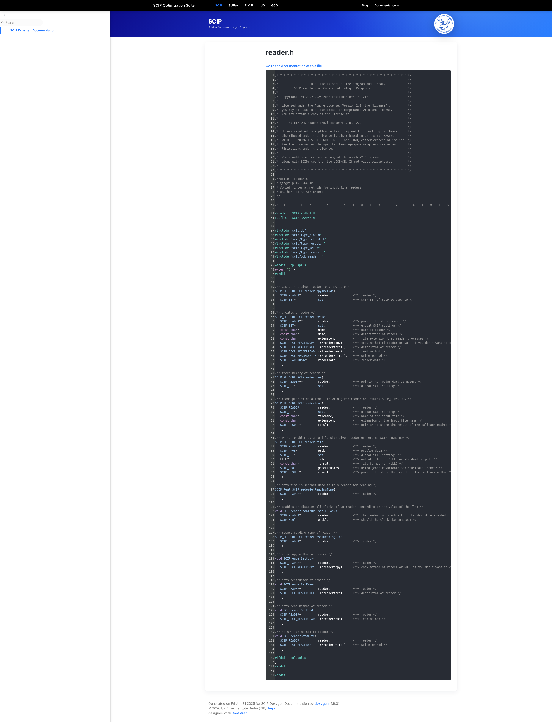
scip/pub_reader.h (306, 256)
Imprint (274, 708)
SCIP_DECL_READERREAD (297, 351)
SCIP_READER (289, 295)
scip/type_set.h (305, 248)
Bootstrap (240, 713)
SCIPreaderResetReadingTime (319, 537)
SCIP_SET (287, 299)
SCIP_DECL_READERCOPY (297, 342)
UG (262, 5)
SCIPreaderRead (309, 403)
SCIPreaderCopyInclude (315, 291)
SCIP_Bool (288, 468)
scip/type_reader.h (307, 252)
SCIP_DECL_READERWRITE (298, 355)
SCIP (218, 5)
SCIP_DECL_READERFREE (297, 347)
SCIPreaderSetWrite (299, 636)
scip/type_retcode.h (308, 239)
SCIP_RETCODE (285, 291)
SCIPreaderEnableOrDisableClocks (310, 511)
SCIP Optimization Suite (174, 5)
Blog (365, 5)
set (320, 299)
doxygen (322, 704)
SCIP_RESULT (289, 424)
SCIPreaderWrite (310, 442)
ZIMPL (249, 5)
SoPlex (233, 5)
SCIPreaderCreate (311, 317)
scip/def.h (300, 230)
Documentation (386, 5)
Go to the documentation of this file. (294, 66)
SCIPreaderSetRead (298, 610)
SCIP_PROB (288, 450)
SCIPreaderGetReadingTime (313, 489)
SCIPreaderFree (309, 377)
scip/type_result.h (307, 243)
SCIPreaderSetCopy (298, 558)
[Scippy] (444, 24)
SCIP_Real (282, 489)
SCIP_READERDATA (293, 360)
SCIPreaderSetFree (298, 584)
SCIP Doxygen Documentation (32, 30)
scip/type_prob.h (306, 235)
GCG (274, 5)
